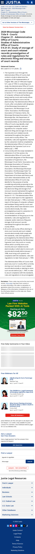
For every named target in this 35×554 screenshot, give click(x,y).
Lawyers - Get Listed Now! (17, 468)
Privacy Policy (17, 547)
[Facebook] (13, 526)
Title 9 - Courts (5, 10)
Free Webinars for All (9, 373)
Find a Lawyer (6, 453)
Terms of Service (17, 544)
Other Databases (9, 510)
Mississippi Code (6, 8)
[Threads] (19, 526)
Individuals (6, 487)
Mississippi (9, 283)
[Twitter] (24, 526)
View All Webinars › (17, 415)
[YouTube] (11, 526)
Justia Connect (17, 530)
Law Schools (7, 496)
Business (5, 492)
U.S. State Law (8, 506)
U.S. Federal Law (8, 501)
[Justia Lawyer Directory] (27, 526)
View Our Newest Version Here (13, 27)
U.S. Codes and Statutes (19, 6)
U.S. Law (8, 6)
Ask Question (17, 445)
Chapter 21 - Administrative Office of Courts (14, 12)
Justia (2, 6)
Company (17, 537)
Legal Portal (18, 533)
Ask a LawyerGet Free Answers (8, 435)
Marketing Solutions (10, 515)
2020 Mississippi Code (18, 8)
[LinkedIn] (8, 526)
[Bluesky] (21, 526)
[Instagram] (16, 526)
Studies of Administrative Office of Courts (13, 14)
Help (17, 540)
